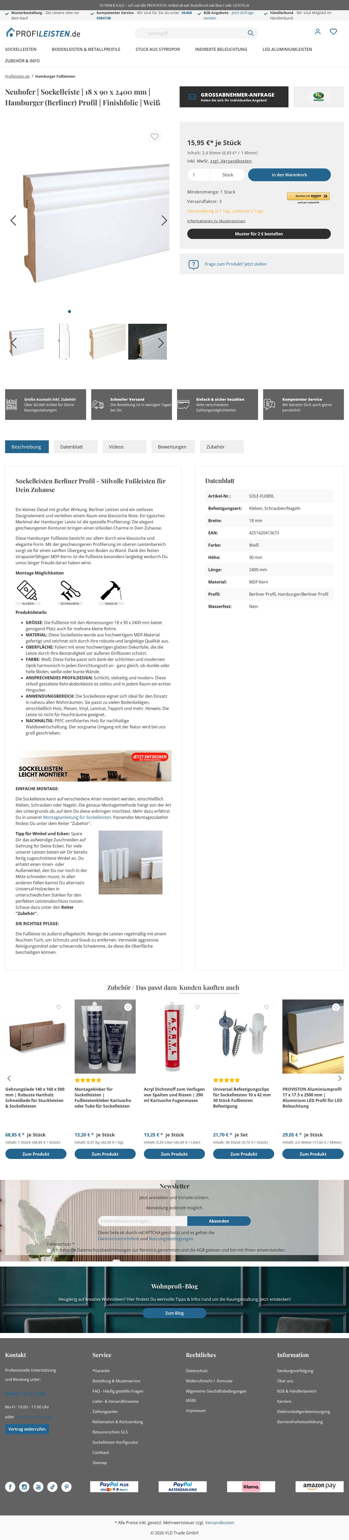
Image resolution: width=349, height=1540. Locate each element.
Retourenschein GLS (110, 1431)
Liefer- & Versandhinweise (115, 1401)
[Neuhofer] (319, 96)
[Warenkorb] (346, 27)
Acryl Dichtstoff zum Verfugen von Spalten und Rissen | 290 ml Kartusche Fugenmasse (174, 1094)
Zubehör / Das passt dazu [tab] (142, 987)
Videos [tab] (116, 447)
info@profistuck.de (35, 1417)
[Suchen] (251, 33)
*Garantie (101, 1370)
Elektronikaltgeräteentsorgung (303, 1411)
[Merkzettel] (333, 33)
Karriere (284, 1401)
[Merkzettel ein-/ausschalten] (155, 137)
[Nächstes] (163, 222)
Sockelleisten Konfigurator (115, 1442)
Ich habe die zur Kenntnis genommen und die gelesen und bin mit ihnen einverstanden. (169, 1250)
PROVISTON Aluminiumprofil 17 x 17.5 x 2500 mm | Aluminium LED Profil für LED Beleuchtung (312, 1097)
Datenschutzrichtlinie (118, 1239)
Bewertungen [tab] (172, 447)
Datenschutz (197, 1370)
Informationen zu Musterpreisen (216, 221)
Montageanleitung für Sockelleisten (77, 817)
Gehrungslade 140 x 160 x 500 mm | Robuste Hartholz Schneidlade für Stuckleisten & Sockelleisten (34, 1097)
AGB (200, 1250)
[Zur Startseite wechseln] (43, 32)
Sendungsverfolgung (295, 1370)
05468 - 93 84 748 (25, 1393)
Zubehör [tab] (215, 447)
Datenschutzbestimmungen (104, 1250)
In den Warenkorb (289, 175)
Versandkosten (219, 1522)
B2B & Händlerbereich (297, 1391)
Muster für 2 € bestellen (259, 234)
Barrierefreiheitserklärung (300, 1421)
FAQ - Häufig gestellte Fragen (117, 1391)
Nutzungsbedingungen (171, 1239)
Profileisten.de (17, 76)
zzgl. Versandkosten (231, 161)
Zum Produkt (35, 1154)
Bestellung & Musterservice (116, 1380)
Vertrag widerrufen (27, 1429)
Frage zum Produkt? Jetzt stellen (236, 264)
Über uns (285, 1380)
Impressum (196, 1410)
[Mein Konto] (318, 33)
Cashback (100, 1452)
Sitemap (99, 1462)
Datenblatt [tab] (71, 447)
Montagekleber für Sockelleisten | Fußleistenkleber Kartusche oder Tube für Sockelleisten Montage (103, 1097)
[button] (308, 198)
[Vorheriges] (11, 222)
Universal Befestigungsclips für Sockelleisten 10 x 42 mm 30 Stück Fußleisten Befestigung (242, 1097)
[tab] (27, 446)
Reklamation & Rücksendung (117, 1421)
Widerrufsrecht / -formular (209, 1380)
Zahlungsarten (105, 1411)
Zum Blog (174, 1313)
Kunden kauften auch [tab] (209, 987)
